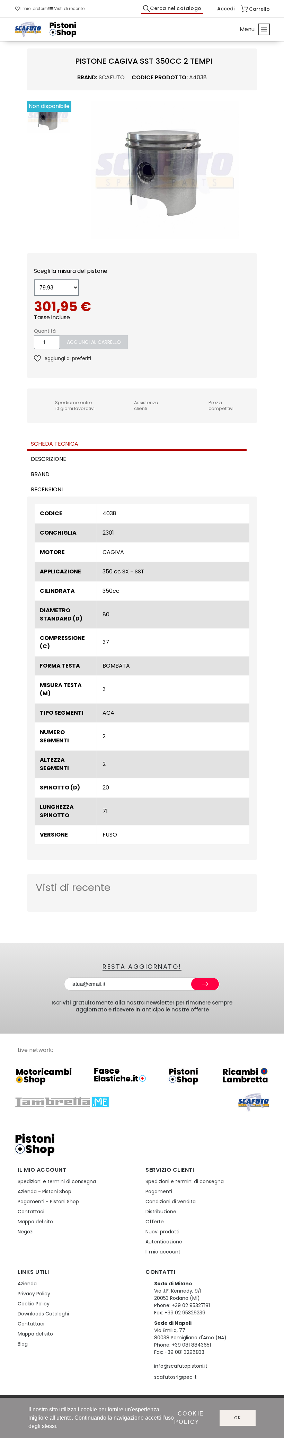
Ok (237, 1418)
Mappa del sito (35, 1221)
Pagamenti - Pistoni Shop (48, 1201)
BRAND (40, 474)
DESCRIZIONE (48, 459)
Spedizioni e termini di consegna (57, 1181)
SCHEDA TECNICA (54, 444)
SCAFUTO (112, 77)
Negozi (26, 1231)
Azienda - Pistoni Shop (44, 1191)
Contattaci (31, 1211)
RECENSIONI (47, 489)
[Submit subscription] (205, 984)
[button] (79, 170)
